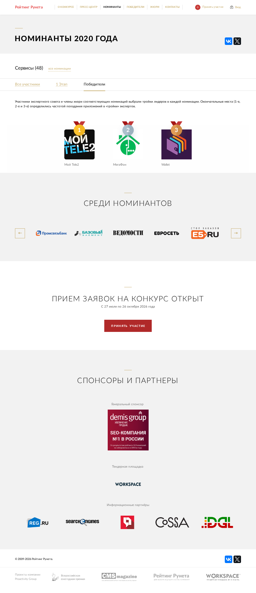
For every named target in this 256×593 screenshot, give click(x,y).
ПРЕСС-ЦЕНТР (88, 7)
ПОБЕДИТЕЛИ (135, 7)
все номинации (59, 68)
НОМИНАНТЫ (112, 7)
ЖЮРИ (154, 7)
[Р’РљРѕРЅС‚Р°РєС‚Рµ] (228, 41)
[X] (237, 41)
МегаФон (119, 164)
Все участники (27, 84)
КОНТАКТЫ (172, 7)
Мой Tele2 (71, 164)
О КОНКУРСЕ (66, 7)
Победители (94, 84)
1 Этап (61, 84)
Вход (238, 7)
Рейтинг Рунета (29, 7)
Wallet (165, 164)
